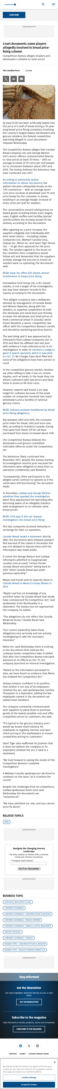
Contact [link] (23, 1054)
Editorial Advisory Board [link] (39, 1054)
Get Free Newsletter (29, 869)
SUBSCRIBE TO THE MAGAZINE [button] (29, 1029)
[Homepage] (10, 4)
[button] (53, 4)
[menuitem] (6, 79)
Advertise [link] (13, 1054)
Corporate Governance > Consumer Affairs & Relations (28, 914)
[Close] (55, 1062)
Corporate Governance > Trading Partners (22, 920)
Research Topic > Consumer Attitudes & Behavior (25, 944)
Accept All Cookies (29, 1085)
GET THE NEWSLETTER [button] (29, 1002)
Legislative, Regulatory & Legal (18, 902)
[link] (6, 79)
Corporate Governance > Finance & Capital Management (28, 926)
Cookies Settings (29, 1077)
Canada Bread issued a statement (22, 536)
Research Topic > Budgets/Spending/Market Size (25, 950)
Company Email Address (22, 861)
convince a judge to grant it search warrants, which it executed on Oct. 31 (29, 353)
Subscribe (14, 15)
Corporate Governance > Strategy (19, 938)
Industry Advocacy (13, 932)
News (7, 822)
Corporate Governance (14, 908)
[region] (29, 1073)
